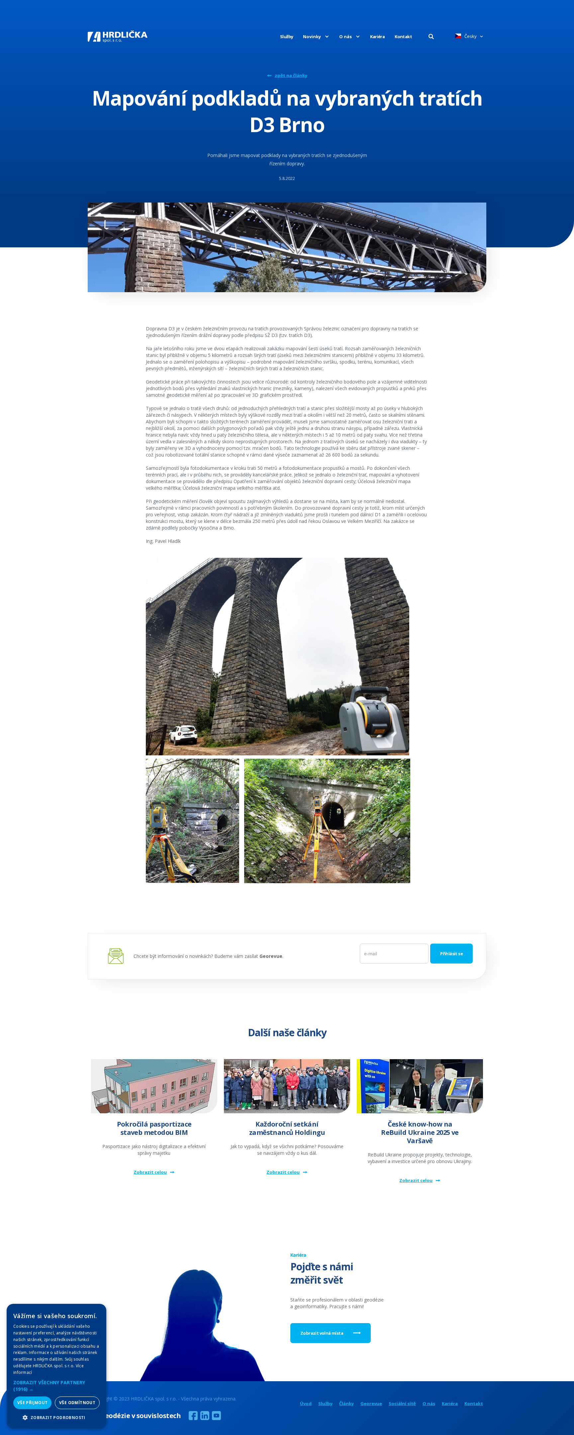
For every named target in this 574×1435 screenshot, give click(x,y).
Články (346, 1403)
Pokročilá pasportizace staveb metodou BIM (154, 1128)
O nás (429, 1403)
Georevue (371, 1403)
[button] (311, 36)
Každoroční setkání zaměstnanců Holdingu (287, 1128)
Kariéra (377, 37)
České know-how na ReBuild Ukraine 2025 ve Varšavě (419, 1132)
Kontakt (403, 37)
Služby (286, 37)
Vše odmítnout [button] (77, 1402)
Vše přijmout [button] (32, 1402)
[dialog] (56, 1366)
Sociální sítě (402, 1403)
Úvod (306, 1403)
